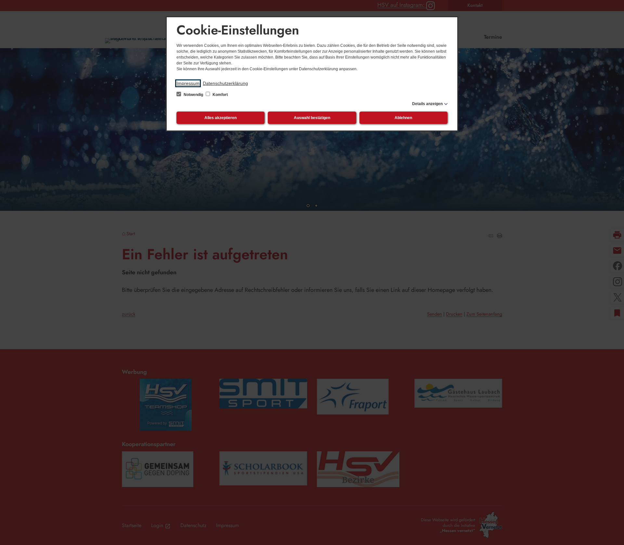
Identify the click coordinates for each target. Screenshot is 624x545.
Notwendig (193, 94)
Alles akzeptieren (220, 118)
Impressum (188, 83)
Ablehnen (403, 118)
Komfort (220, 94)
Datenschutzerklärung (225, 83)
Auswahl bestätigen (312, 118)
